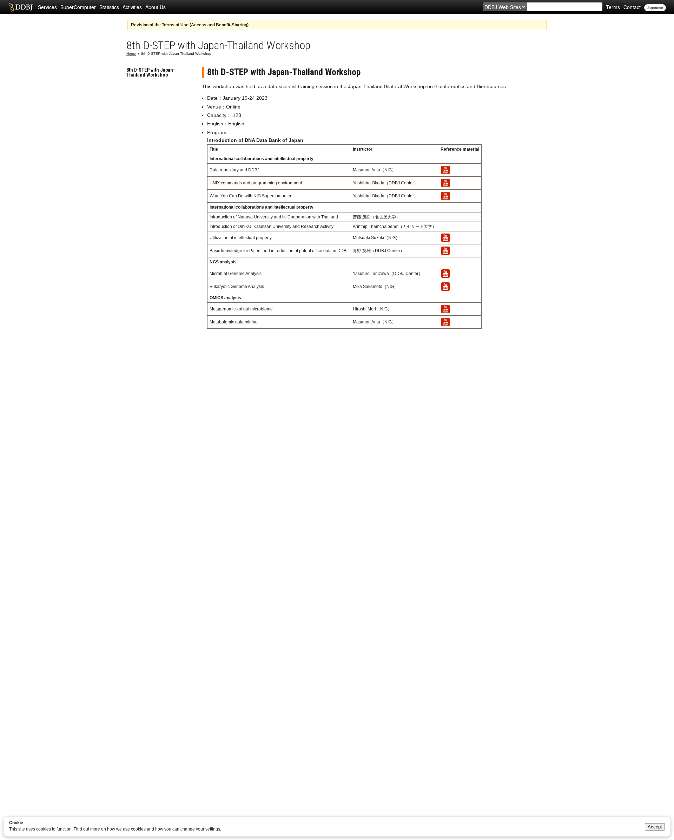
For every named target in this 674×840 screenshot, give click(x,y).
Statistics (109, 7)
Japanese (655, 7)
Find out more (87, 829)
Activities (132, 7)
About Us (155, 7)
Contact (632, 7)
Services (47, 7)
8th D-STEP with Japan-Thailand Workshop (150, 72)
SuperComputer (78, 7)
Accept (655, 826)
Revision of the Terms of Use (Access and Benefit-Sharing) (190, 24)
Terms (613, 7)
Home (131, 53)
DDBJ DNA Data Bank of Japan (21, 7)
